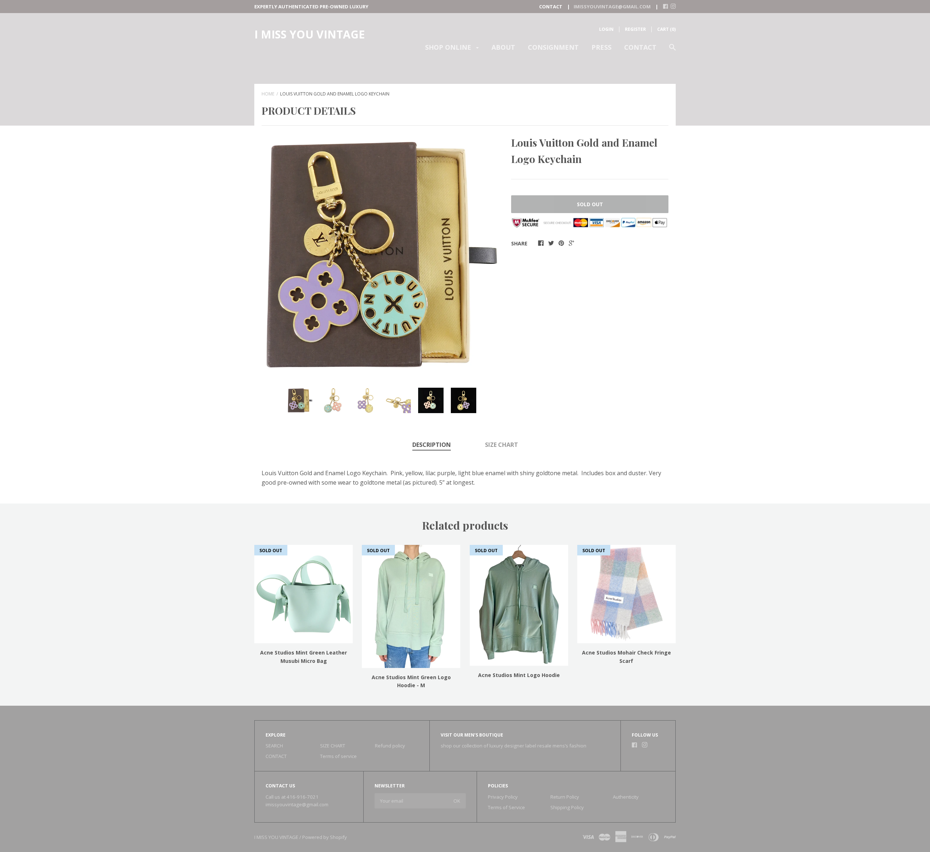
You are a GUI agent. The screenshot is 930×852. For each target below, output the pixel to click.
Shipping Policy (567, 807)
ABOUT (503, 47)
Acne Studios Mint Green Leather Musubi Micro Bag (303, 656)
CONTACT (640, 47)
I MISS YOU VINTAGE (309, 34)
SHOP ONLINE (449, 47)
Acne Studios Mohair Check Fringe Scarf (626, 656)
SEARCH (274, 745)
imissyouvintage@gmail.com (297, 804)
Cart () (666, 29)
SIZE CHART (501, 445)
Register (635, 29)
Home (268, 94)
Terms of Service (506, 807)
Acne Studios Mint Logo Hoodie (519, 675)
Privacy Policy (503, 797)
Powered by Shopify (324, 837)
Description (431, 445)
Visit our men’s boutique (472, 735)
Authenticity (626, 797)
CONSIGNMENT (553, 47)
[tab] (431, 445)
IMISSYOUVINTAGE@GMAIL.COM (612, 6)
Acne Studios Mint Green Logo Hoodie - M (411, 681)
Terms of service (338, 756)
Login (606, 29)
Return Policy (564, 797)
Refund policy (390, 745)
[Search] (672, 51)
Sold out (590, 204)
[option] (382, 255)
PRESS (601, 47)
